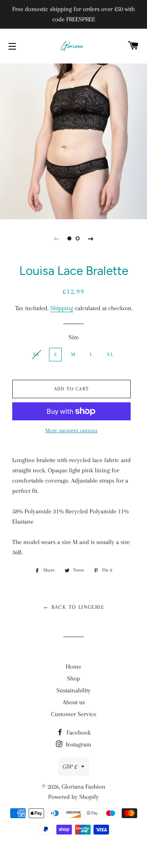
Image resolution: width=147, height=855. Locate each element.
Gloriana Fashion (83, 786)
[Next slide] (91, 238)
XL (110, 354)
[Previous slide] (56, 238)
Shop (73, 678)
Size (74, 337)
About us (73, 702)
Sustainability (73, 690)
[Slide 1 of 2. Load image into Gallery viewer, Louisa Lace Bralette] (69, 238)
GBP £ (69, 766)
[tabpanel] (73, 140)
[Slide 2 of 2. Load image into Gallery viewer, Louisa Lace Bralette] (78, 238)
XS (36, 354)
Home (73, 666)
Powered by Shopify (73, 797)
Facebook (78, 732)
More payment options (71, 430)
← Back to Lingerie (73, 607)
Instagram (77, 744)
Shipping (61, 308)
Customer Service (73, 714)
